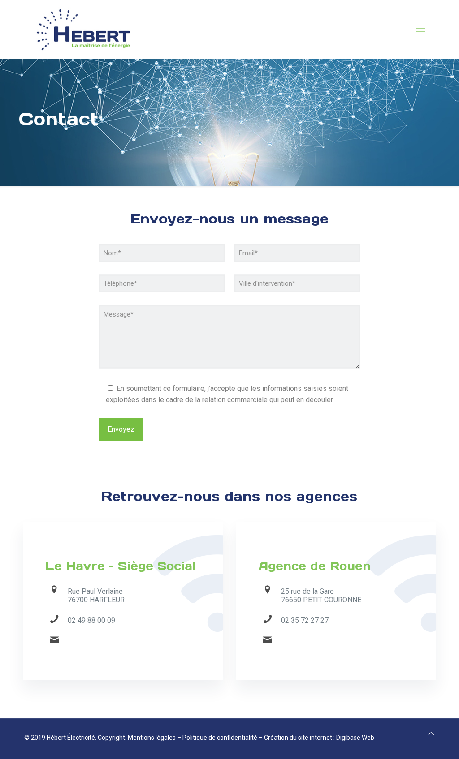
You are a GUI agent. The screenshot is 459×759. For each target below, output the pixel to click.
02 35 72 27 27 (305, 620)
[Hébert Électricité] (82, 29)
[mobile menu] (420, 29)
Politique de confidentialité (219, 737)
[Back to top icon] (431, 733)
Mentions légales (152, 737)
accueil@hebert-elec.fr (103, 641)
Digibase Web (355, 737)
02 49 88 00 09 (91, 620)
